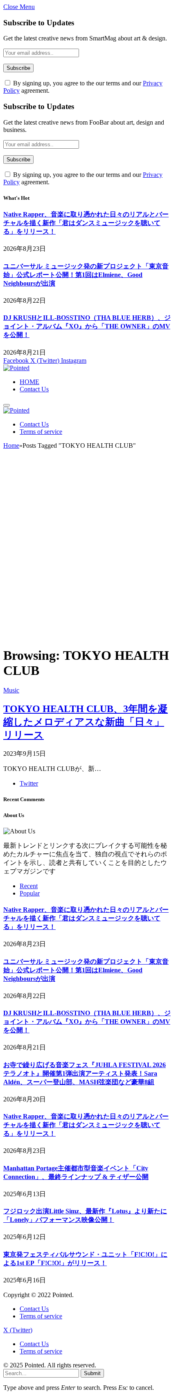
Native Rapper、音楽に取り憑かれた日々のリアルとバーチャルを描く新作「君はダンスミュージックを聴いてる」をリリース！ (86, 223)
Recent (29, 885)
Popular (30, 893)
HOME (29, 381)
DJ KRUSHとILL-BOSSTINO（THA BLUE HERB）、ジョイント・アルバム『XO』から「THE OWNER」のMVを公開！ (87, 326)
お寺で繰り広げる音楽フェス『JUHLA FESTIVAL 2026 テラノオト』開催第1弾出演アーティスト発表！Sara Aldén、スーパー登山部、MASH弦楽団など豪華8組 (84, 1073)
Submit (92, 1373)
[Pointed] (16, 367)
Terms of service (41, 431)
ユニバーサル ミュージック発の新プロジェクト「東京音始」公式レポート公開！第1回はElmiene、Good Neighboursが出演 (86, 275)
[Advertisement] (88, 551)
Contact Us (34, 389)
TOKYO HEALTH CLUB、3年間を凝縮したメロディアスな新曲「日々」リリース (85, 721)
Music (11, 690)
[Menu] (6, 405)
